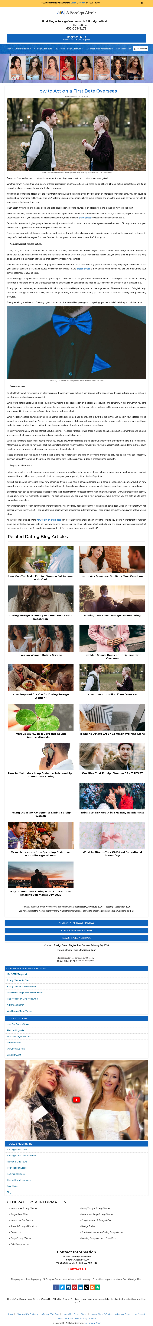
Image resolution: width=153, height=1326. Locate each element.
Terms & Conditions (65, 1318)
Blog (9, 1192)
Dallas (73, 3)
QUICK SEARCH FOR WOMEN (77, 930)
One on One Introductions (19, 1180)
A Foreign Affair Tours (43, 49)
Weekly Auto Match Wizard (19, 1011)
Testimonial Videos (16, 1174)
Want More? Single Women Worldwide (24, 992)
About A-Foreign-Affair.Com (23, 1226)
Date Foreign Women (20, 1244)
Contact (92, 1318)
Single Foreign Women (21, 1238)
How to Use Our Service (21, 1220)
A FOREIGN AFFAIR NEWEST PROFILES (76, 923)
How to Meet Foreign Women (24, 1208)
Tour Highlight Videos (17, 1167)
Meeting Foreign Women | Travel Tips (98, 1238)
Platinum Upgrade (15, 1030)
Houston (81, 3)
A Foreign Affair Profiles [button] (26, 1314)
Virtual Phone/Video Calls (18, 1036)
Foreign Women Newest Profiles (21, 986)
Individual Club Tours (17, 1161)
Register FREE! (76, 38)
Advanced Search (123, 49)
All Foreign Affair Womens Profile (100, 49)
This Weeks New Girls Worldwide (22, 998)
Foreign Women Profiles (18, 980)
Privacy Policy (81, 1318)
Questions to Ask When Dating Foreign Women (102, 1232)
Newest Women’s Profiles (101, 1314)
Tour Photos (12, 1186)
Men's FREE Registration (18, 974)
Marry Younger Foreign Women (95, 1208)
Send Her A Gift (14, 1055)
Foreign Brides (88, 1226)
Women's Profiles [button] (22, 49)
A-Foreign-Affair (93, 1323)
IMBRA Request (14, 1042)
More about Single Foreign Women (97, 1214)
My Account (141, 49)
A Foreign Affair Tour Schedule (21, 1155)
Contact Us (15, 1232)
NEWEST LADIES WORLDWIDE (76, 938)
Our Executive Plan (16, 1048)
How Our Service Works (18, 1024)
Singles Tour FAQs (19, 1214)
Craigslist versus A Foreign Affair (96, 1220)
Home (10, 49)
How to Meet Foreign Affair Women (69, 49)
